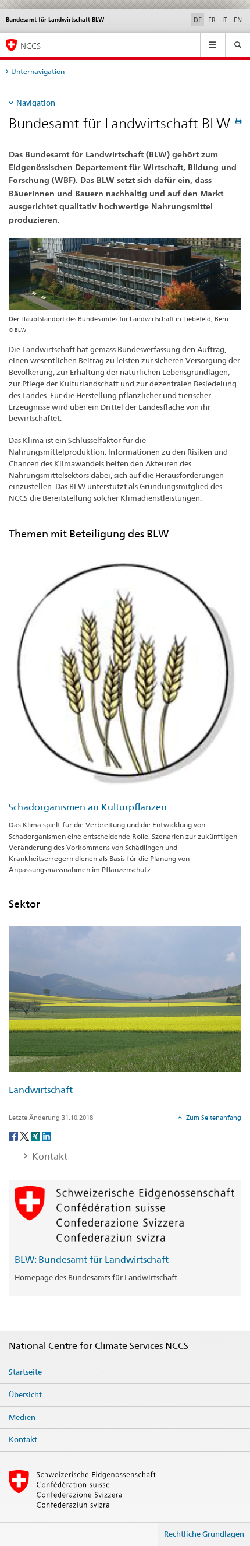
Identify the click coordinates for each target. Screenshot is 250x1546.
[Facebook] (14, 1135)
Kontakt (23, 1439)
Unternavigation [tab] (38, 71)
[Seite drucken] (238, 121)
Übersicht (25, 1394)
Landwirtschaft (41, 1089)
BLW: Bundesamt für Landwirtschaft (92, 1259)
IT (224, 20)
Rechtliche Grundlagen (204, 1533)
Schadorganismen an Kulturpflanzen (88, 807)
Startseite (25, 1371)
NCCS (30, 46)
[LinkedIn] (46, 1135)
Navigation (35, 102)
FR (212, 20)
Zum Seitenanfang (212, 1117)
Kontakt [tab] (48, 1156)
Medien (22, 1417)
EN (238, 20)
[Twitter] (25, 1135)
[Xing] (36, 1135)
